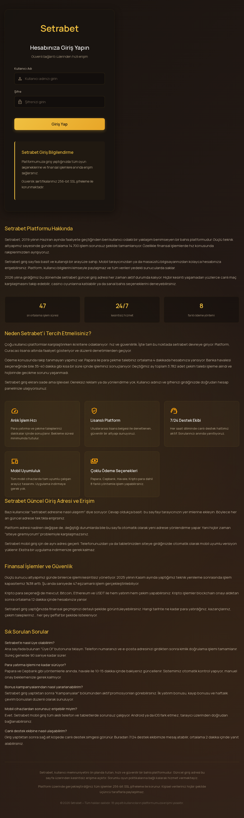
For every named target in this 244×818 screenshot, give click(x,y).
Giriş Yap (59, 124)
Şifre (17, 91)
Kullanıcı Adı (23, 68)
